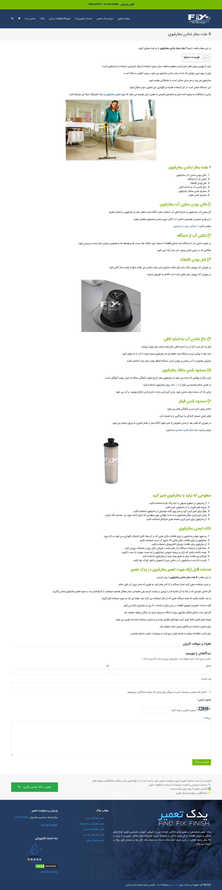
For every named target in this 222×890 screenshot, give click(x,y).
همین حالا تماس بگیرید (37, 787)
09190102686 (49, 825)
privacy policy (49, 872)
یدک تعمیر (174, 885)
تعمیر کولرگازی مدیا (94, 818)
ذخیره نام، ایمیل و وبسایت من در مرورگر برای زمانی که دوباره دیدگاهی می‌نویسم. (167, 692)
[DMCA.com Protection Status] (46, 868)
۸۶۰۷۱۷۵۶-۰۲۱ (111, 4)
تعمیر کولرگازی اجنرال (94, 829)
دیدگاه (207, 718)
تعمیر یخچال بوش (95, 840)
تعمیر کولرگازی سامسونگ (92, 824)
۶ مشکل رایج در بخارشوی (185, 226)
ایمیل (208, 666)
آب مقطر (175, 385)
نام (107, 666)
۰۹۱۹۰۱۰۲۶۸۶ (94, 4)
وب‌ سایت (206, 679)
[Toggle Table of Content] (204, 57)
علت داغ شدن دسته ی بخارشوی (182, 430)
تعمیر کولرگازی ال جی (93, 835)
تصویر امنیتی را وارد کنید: (183, 710)
